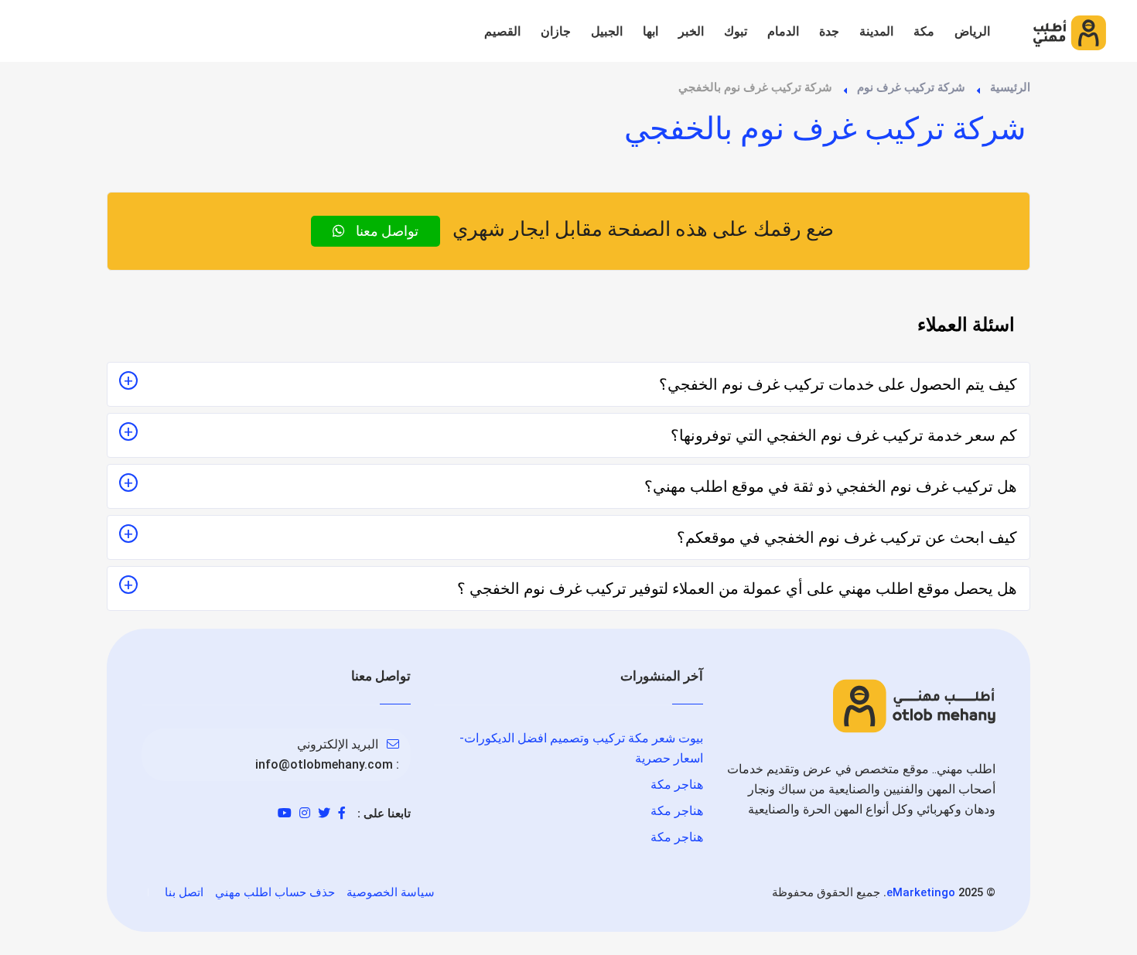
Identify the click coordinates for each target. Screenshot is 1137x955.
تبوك (735, 31)
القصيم (502, 31)
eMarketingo (920, 892)
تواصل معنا (385, 231)
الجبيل (607, 31)
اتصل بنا (184, 892)
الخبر (691, 31)
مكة (923, 31)
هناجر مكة (676, 784)
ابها (650, 31)
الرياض (972, 31)
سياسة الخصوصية (391, 892)
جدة (829, 31)
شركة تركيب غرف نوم (911, 87)
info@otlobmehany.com (324, 764)
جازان (556, 31)
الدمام (783, 31)
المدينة (876, 31)
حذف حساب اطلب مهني (275, 892)
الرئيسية (1010, 87)
